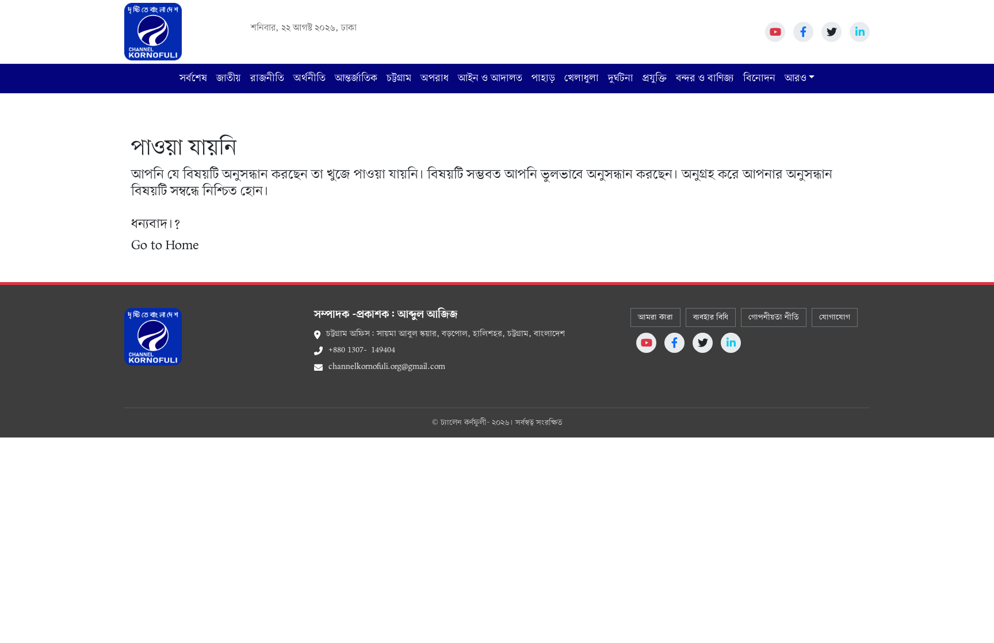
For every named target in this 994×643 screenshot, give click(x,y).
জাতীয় (228, 78)
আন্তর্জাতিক (356, 78)
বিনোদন (759, 78)
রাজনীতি (267, 78)
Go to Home (165, 246)
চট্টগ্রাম (399, 78)
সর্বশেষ (193, 78)
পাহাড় (543, 78)
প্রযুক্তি (655, 78)
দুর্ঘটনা (620, 78)
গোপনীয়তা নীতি (773, 317)
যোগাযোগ (834, 317)
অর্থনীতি (309, 78)
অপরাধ (434, 78)
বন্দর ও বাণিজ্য (705, 78)
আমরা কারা (655, 317)
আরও (795, 78)
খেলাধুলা (581, 78)
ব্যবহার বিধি (710, 317)
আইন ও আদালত (490, 78)
